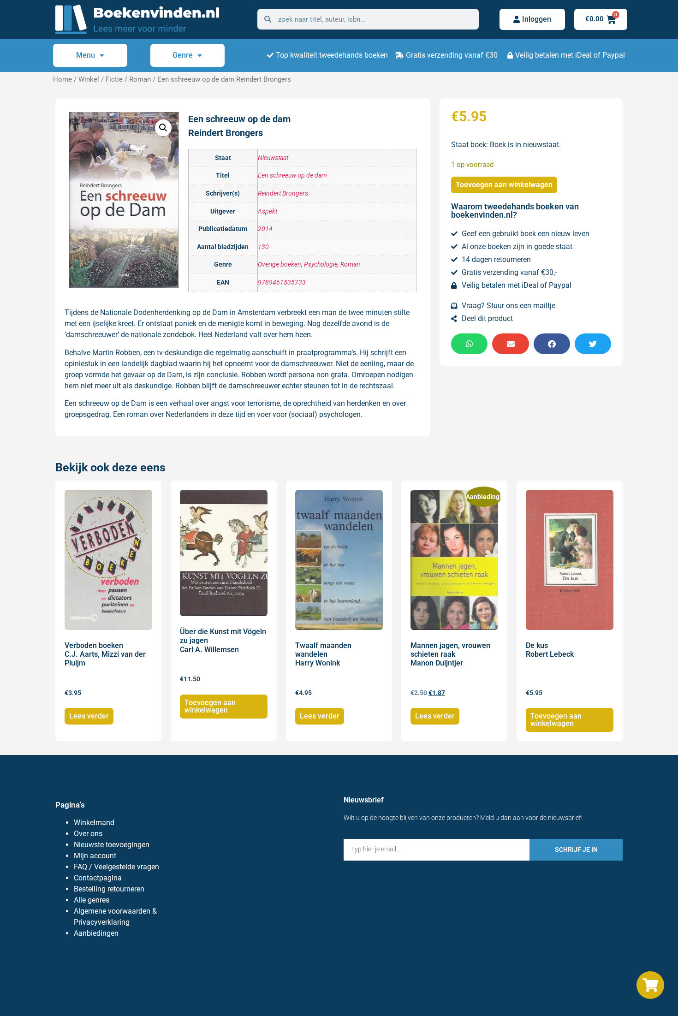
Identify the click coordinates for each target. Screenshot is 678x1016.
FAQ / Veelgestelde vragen (116, 866)
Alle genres (91, 900)
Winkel (88, 79)
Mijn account (95, 855)
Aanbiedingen (96, 933)
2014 (265, 229)
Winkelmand (94, 822)
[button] (163, 127)
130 (263, 247)
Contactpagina (98, 877)
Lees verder (89, 716)
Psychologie (321, 264)
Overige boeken (279, 264)
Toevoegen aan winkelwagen (504, 184)
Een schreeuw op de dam (292, 175)
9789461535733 (282, 282)
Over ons (88, 833)
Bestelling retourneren (109, 889)
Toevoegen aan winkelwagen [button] (210, 706)
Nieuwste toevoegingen (111, 844)
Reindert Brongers (283, 193)
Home (62, 79)
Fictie (114, 79)
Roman (140, 79)
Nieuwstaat (273, 158)
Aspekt (267, 211)
